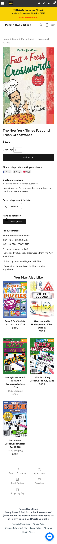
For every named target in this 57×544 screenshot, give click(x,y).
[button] (18, 25)
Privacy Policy (39, 524)
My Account (39, 473)
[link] (28, 17)
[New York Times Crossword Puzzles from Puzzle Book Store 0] (28, 85)
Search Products (17, 473)
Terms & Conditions (21, 524)
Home (6, 39)
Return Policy (35, 528)
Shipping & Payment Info (16, 528)
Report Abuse (28, 532)
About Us (48, 528)
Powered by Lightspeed (28, 536)
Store (15, 39)
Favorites (39, 483)
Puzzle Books (27, 39)
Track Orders (17, 483)
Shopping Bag (17, 493)
